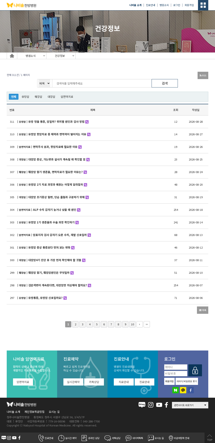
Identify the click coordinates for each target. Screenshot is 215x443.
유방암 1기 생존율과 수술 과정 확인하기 (51, 222)
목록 (203, 310)
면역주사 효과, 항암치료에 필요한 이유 (55, 147)
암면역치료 (67, 97)
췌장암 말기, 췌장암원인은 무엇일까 (49, 273)
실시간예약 (73, 382)
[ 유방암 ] (22, 121)
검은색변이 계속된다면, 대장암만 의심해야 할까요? (58, 285)
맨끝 (147, 324)
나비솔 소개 (13, 411)
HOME (12, 56)
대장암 (51, 97)
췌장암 (38, 97)
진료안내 (150, 5)
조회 (175, 110)
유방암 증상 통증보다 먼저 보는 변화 (49, 247)
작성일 (195, 110)
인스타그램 (150, 405)
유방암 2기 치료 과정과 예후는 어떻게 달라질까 (56, 184)
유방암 (25, 97)
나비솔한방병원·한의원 (21, 5)
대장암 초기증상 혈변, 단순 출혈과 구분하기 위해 (56, 197)
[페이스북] (190, 390)
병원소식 (164, 5)
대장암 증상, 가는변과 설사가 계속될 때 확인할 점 (57, 159)
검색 (165, 83)
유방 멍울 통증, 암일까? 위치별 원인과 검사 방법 (56, 122)
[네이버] (175, 390)
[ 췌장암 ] (22, 172)
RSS (204, 75)
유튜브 (159, 405)
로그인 (176, 5)
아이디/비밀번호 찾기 (187, 381)
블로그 (142, 405)
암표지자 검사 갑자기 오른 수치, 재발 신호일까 (60, 235)
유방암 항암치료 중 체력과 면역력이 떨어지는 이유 (57, 134)
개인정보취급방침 (34, 411)
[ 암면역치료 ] (24, 147)
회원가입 (189, 5)
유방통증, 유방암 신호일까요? (45, 298)
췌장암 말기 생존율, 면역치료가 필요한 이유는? (56, 172)
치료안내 (124, 382)
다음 (139, 324)
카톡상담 (94, 382)
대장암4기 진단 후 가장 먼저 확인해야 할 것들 (55, 260)
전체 (13, 97)
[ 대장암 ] (22, 159)
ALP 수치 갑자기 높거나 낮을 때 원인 (55, 210)
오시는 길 (54, 411)
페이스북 (166, 405)
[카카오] (183, 390)
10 (132, 324)
